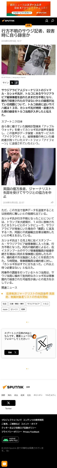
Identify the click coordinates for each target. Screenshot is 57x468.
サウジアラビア (33, 304)
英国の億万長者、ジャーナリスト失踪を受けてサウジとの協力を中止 (27, 192)
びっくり (14, 309)
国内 (9, 395)
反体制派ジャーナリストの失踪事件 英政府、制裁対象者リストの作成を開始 (30, 295)
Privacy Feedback (31, 431)
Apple (5, 309)
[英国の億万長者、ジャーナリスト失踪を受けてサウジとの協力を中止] (28, 166)
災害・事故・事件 (17, 304)
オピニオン (38, 395)
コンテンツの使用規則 (33, 420)
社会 (4, 304)
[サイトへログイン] (47, 21)
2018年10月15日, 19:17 (11, 41)
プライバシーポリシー (11, 431)
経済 (22, 395)
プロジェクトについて (11, 420)
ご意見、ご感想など (10, 424)
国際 (3, 395)
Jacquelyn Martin (19, 77)
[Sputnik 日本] (8, 22)
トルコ (45, 304)
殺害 (23, 309)
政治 (16, 395)
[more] (52, 202)
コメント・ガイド (29, 424)
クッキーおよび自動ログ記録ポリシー (18, 428)
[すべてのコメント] (4, 464)
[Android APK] (10, 440)
